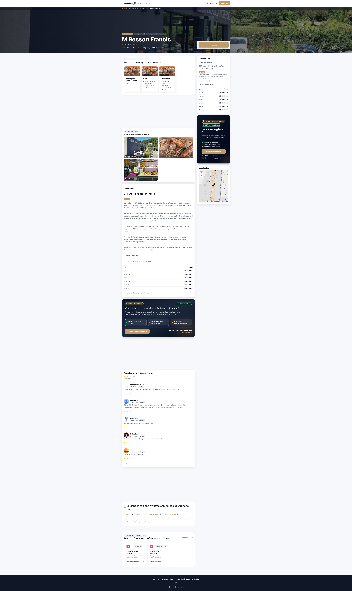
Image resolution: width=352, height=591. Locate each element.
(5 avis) (134, 44)
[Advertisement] (158, 111)
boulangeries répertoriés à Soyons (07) (140, 250)
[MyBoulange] (129, 3)
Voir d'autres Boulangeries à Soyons (136, 293)
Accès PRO (195, 579)
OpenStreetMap (217, 201)
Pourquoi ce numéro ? (205, 81)
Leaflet (210, 201)
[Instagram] (176, 583)
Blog (171, 579)
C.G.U (188, 579)
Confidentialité (180, 579)
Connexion (225, 3)
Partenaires (164, 579)
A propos (156, 579)
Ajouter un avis (130, 463)
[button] (213, 184)
